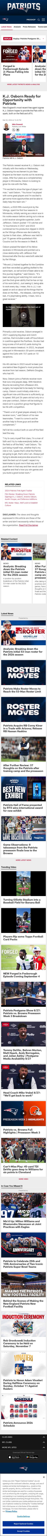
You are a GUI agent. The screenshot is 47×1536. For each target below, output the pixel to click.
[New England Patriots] (23, 1469)
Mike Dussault (17, 124)
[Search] (39, 19)
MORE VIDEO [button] (23, 1179)
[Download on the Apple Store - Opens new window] (14, 1457)
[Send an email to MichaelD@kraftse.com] (17, 129)
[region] (23, 1505)
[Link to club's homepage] (5, 19)
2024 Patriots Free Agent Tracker (18, 490)
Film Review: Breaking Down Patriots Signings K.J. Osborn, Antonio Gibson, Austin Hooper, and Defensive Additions (21, 496)
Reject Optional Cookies (23, 1524)
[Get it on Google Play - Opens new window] (32, 1458)
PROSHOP (31, 19)
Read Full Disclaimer (28, 525)
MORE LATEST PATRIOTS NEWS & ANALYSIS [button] (23, 84)
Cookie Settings (23, 1516)
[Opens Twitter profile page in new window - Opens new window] (13, 129)
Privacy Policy (11, 1511)
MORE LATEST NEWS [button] (23, 860)
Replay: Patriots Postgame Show (27, 39)
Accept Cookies (23, 1531)
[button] (23, 315)
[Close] (44, 1477)
